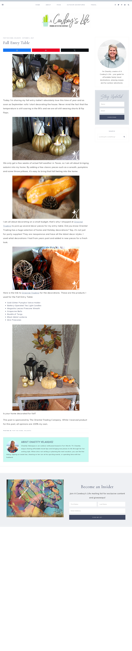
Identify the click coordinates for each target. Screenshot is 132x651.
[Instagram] (125, 2)
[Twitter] (119, 2)
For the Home (8, 38)
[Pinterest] (122, 2)
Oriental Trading (30, 292)
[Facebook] (115, 2)
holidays (17, 38)
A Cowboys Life (66, 20)
